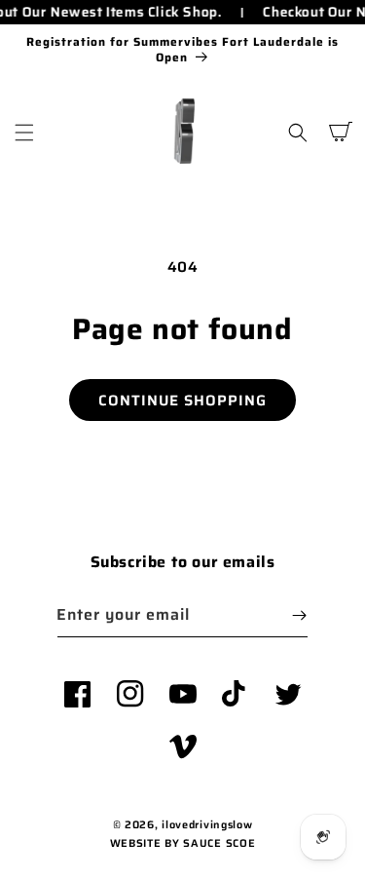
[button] (24, 132)
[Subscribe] (299, 615)
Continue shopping (182, 400)
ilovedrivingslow (207, 825)
